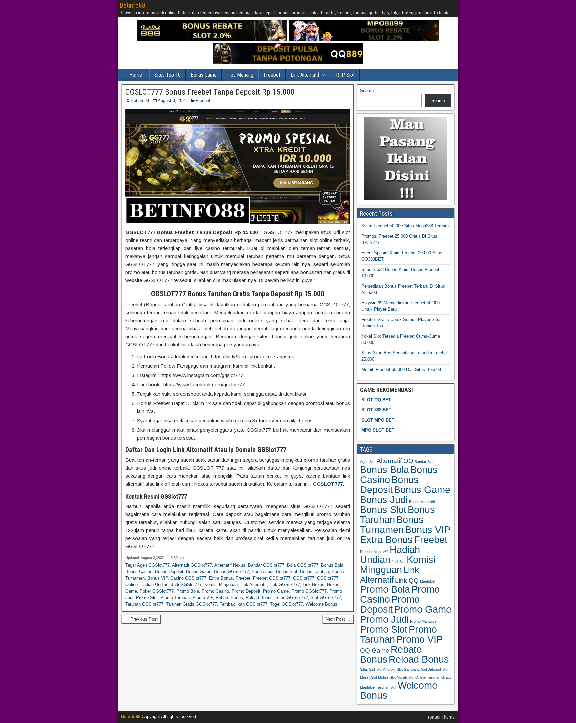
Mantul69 (427, 581)
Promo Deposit (246, 591)
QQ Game (374, 650)
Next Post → (338, 619)
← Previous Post (141, 619)
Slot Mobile (379, 677)
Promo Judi (384, 619)
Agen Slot (367, 462)
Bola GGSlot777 (302, 565)
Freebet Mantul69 (374, 552)
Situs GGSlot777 (291, 597)
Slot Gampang (408, 669)
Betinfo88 (132, 5)
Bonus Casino (138, 571)
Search (367, 90)
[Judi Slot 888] (212, 39)
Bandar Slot (424, 462)
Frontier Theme (440, 717)
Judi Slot (398, 562)
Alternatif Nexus (229, 565)
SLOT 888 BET (376, 409)
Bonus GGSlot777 (231, 571)
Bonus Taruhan (314, 571)
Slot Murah (398, 677)
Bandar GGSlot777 (266, 565)
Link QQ (407, 580)
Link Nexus (313, 584)
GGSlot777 (303, 578)
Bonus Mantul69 (422, 502)
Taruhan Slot (386, 687)
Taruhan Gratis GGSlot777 (191, 604)
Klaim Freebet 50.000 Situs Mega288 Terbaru (405, 225)
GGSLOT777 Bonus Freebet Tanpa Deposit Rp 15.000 (210, 92)
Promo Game (276, 591)
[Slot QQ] (288, 62)
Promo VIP (202, 597)
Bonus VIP (157, 578)
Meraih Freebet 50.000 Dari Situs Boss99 (401, 369)
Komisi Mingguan (221, 584)
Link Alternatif (305, 75)
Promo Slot (147, 597)
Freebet (272, 75)
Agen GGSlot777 (153, 565)
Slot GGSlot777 (326, 597)
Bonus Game (204, 75)
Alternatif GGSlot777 (192, 565)
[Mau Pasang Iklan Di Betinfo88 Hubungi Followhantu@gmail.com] (405, 198)
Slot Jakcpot (431, 669)
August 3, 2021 (172, 100)
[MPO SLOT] (364, 39)
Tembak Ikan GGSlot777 (243, 604)
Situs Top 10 (167, 75)
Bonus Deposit (169, 571)
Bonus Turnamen (392, 524)
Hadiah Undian (154, 584)
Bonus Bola (332, 565)
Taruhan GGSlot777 (144, 604)
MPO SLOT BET (377, 430)
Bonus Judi (262, 571)
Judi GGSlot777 (186, 584)
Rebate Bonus (229, 597)
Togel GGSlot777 (286, 604)
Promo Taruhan (175, 597)
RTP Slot (345, 75)
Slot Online (417, 677)
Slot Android (385, 669)
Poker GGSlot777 (157, 591)
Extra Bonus (221, 578)
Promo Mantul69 (423, 621)
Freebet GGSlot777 (271, 578)
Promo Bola (187, 591)
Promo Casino (215, 591)
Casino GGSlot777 (188, 578)
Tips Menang (240, 75)
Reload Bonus (259, 597)
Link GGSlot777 (284, 584)
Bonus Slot (286, 571)
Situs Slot (367, 669)
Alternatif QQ (395, 460)
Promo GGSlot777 (309, 591)
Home (135, 75)
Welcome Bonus (321, 604)
